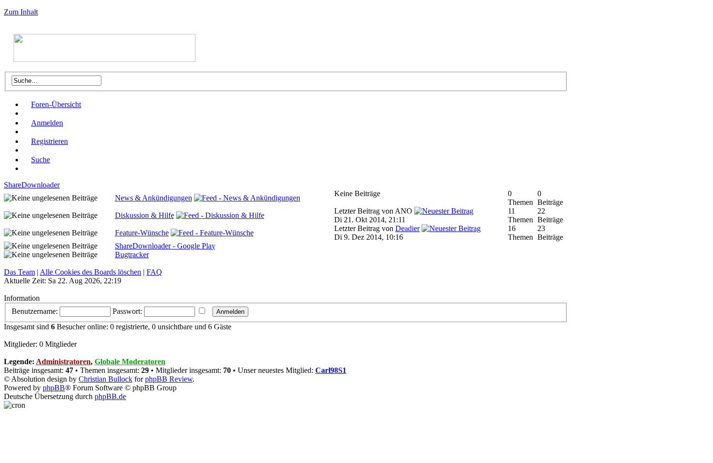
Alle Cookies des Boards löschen (90, 272)
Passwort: (127, 311)
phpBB (54, 388)
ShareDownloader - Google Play (165, 246)
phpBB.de (110, 396)
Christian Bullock (105, 379)
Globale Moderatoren (130, 361)
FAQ (154, 272)
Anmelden (47, 123)
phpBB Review (169, 379)
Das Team (19, 272)
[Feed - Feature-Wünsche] (212, 233)
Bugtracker (132, 254)
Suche (40, 159)
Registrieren (49, 141)
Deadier (407, 228)
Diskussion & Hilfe (144, 215)
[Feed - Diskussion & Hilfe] (220, 215)
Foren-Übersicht (56, 104)
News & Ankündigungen (153, 198)
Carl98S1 (330, 370)
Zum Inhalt (21, 12)
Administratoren (63, 361)
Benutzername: (35, 311)
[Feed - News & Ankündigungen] (247, 198)
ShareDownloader (32, 185)
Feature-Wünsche (142, 233)
